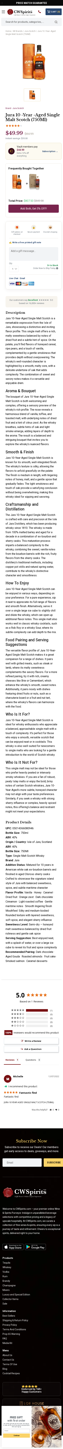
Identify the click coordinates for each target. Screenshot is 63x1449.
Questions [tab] (31, 1059)
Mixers (6, 1290)
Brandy (6, 1281)
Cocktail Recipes (11, 1373)
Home (8, 31)
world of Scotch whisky (41, 754)
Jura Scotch (30, 31)
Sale (5, 1303)
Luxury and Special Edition (16, 1294)
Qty (10, 263)
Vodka (6, 1271)
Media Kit (7, 1343)
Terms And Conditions (14, 1329)
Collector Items (10, 1299)
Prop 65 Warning (11, 1334)
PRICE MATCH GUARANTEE (31, 3)
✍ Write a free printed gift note (25, 242)
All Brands (18, 31)
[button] (52, 1109)
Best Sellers (9, 1315)
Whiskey (7, 1267)
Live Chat (13, 278)
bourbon (21, 553)
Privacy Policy (10, 1325)
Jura (16, 860)
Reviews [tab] (10, 1059)
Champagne (9, 1285)
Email (22, 278)
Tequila (6, 1262)
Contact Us (8, 1359)
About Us (7, 1355)
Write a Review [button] (33, 1040)
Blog (5, 1368)
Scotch (30, 654)
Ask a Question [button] (32, 1049)
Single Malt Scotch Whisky (28, 855)
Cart (55, 12)
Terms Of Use (10, 1364)
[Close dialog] (59, 1408)
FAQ (5, 1338)
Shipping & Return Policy (15, 1320)
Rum (5, 1276)
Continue (16, 1435)
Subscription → (50, 151)
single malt (42, 728)
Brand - (15, 108)
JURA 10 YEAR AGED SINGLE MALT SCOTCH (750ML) (29, 1102)
